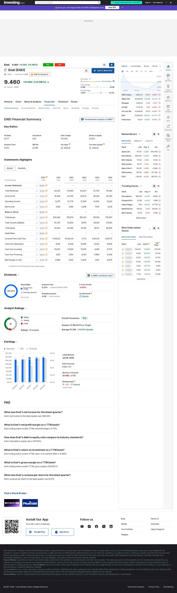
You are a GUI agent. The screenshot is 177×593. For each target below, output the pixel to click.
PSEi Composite (128, 95)
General (8, 101)
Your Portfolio (127, 529)
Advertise (155, 524)
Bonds (146, 66)
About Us (155, 519)
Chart (18, 101)
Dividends (75, 108)
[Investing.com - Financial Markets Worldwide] (14, 2)
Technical (63, 101)
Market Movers (129, 134)
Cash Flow (57, 108)
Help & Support (157, 529)
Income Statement (28, 108)
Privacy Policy (154, 587)
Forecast (95, 108)
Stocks (155, 66)
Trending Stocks (130, 186)
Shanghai (125, 103)
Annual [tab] (10, 168)
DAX (123, 115)
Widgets (124, 534)
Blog (123, 519)
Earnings (85, 108)
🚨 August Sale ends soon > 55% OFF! (126, 3)
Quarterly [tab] (22, 168)
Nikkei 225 (126, 99)
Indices (124, 66)
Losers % (149, 141)
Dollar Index (126, 119)
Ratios (66, 108)
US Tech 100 (126, 111)
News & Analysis (32, 101)
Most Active (126, 141)
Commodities (135, 66)
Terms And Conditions (135, 587)
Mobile (124, 524)
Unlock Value (106, 81)
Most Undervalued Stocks (131, 229)
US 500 (124, 107)
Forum (74, 101)
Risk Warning (168, 587)
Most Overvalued (146, 237)
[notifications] (166, 2)
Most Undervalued (129, 237)
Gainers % (138, 141)
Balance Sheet (43, 108)
